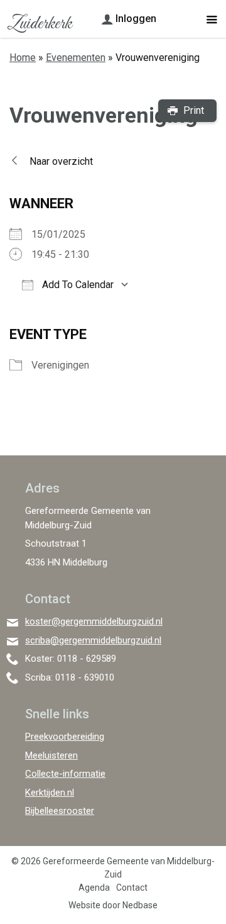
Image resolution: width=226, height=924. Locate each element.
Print (193, 110)
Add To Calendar (77, 285)
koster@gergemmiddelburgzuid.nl (94, 621)
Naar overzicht (61, 161)
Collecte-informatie (65, 773)
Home (22, 58)
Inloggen (136, 19)
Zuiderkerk (39, 23)
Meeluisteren (51, 755)
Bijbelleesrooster (59, 810)
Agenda (94, 887)
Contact (132, 887)
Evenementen (75, 58)
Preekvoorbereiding (64, 736)
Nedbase (140, 905)
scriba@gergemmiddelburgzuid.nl (93, 640)
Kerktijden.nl (49, 792)
